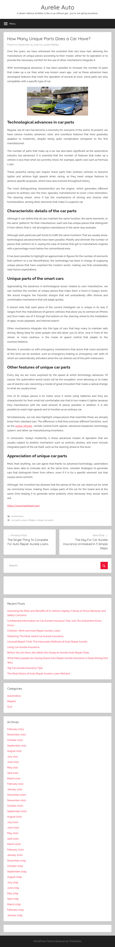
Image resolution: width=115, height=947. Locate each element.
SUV (9, 706)
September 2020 (17, 811)
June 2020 (13, 827)
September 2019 (16, 871)
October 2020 (15, 805)
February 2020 (15, 849)
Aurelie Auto (57, 7)
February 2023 (15, 729)
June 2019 (13, 887)
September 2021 (16, 745)
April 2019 (12, 898)
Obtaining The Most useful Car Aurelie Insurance (35, 636)
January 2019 (14, 915)
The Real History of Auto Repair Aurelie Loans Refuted (38, 673)
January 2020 (15, 854)
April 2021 (12, 772)
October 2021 (15, 740)
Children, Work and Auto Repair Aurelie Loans (33, 630)
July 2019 (12, 882)
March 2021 (13, 778)
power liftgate (23, 425)
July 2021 (12, 756)
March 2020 (14, 844)
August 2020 (14, 816)
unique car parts (45, 520)
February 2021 (15, 783)
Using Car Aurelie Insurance (23, 647)
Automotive (17, 516)
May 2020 (12, 833)
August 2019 (14, 876)
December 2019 (16, 860)
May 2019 (12, 893)
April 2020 (13, 838)
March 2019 (14, 904)
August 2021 (14, 750)
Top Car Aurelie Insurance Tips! (25, 667)
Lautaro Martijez (51, 44)
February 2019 (15, 909)
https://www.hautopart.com (23, 505)
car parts (15, 520)
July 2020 (12, 822)
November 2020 (16, 800)
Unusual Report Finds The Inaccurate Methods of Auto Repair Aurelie (47, 641)
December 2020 (16, 794)
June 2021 (13, 761)
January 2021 (14, 789)
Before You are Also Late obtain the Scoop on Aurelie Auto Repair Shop (48, 652)
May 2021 (12, 767)
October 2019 (15, 865)
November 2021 (16, 734)
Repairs (11, 701)
